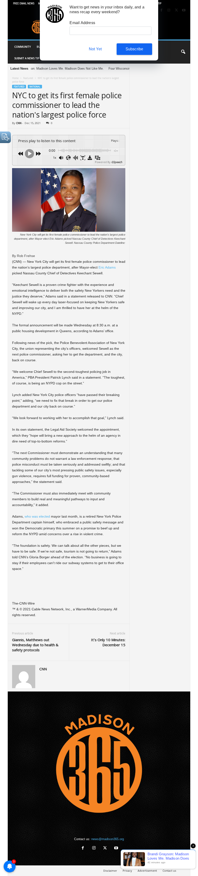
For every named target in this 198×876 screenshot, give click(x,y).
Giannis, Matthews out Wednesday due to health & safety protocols (35, 644)
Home (15, 78)
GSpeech (116, 162)
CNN (18, 123)
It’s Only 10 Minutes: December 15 (108, 642)
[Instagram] (169, 10)
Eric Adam (106, 267)
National (34, 86)
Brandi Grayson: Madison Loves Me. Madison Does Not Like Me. (49, 68)
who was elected (37, 516)
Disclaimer (110, 870)
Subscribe (134, 49)
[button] (183, 52)
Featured (28, 78)
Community (22, 46)
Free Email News (23, 3)
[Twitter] (176, 10)
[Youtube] (184, 10)
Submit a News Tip (26, 58)
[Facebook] (161, 10)
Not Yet (95, 49)
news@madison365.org (107, 839)
